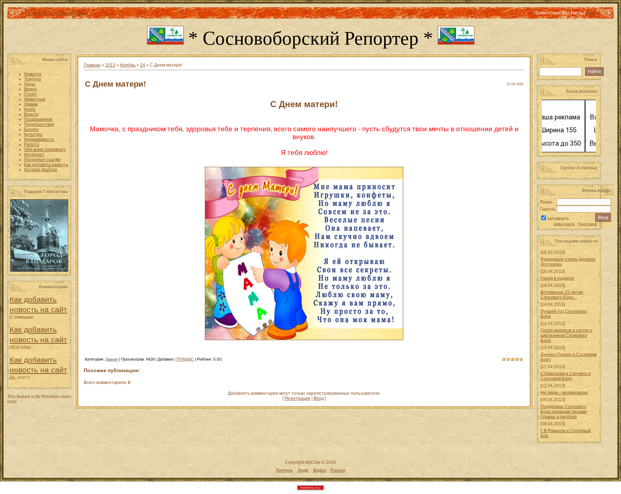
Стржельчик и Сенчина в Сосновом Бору (565, 376)
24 (142, 65)
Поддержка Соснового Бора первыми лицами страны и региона (563, 411)
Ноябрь (127, 65)
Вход (83, 12)
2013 (110, 65)
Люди (302, 470)
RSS (590, 12)
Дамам (111, 359)
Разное (338, 470)
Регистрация (61, 12)
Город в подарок (557, 278)
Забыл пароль (564, 224)
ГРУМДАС (184, 359)
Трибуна (284, 470)
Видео (319, 470)
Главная (34, 12)
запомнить (558, 218)
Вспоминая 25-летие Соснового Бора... (561, 295)
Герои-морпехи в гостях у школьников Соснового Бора (566, 335)
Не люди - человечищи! (564, 392)
